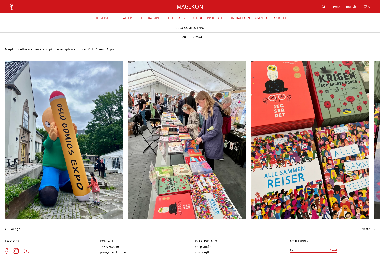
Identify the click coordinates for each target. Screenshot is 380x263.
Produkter (216, 18)
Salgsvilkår (203, 247)
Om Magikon (240, 18)
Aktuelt (280, 18)
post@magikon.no (113, 252)
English (350, 6)
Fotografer (175, 18)
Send (333, 250)
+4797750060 (109, 247)
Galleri (196, 18)
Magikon (190, 6)
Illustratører (150, 18)
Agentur (262, 18)
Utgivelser (102, 18)
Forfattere (125, 18)
